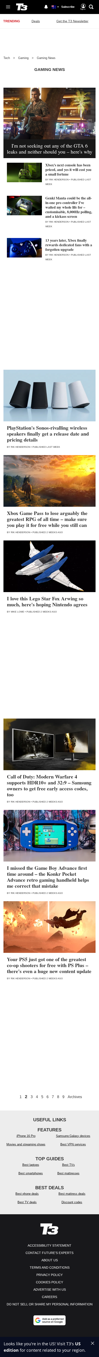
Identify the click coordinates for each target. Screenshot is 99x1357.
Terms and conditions (50, 1267)
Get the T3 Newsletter (72, 21)
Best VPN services (73, 1144)
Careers (49, 1297)
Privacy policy (49, 1275)
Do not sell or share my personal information (50, 1304)
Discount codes (71, 1202)
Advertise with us (49, 1289)
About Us (49, 1260)
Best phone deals (27, 1193)
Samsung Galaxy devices (73, 1136)
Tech (6, 58)
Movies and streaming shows (25, 1144)
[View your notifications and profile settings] (46, 6)
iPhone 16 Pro (26, 1136)
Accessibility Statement (49, 1245)
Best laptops (30, 1165)
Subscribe (68, 6)
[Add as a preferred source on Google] (49, 1320)
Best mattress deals (71, 1193)
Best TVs (68, 1165)
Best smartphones (30, 1173)
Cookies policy (49, 1282)
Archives (75, 1097)
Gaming (23, 58)
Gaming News (46, 58)
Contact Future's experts (49, 1253)
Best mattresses (68, 1173)
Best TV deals (27, 1202)
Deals (36, 21)
